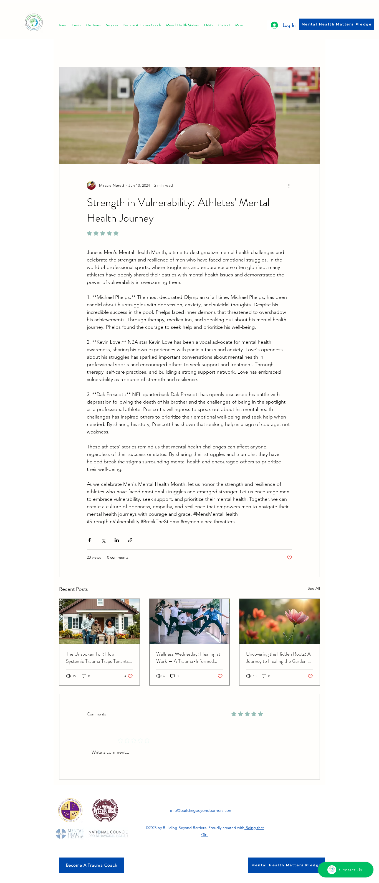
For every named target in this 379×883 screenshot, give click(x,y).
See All (314, 588)
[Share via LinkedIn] (116, 540)
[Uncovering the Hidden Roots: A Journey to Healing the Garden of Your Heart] (279, 621)
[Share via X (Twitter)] (103, 540)
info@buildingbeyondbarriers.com (201, 810)
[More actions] (288, 185)
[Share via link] (130, 540)
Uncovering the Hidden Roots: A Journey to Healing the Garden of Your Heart (279, 657)
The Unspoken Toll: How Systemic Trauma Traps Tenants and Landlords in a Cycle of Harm (99, 657)
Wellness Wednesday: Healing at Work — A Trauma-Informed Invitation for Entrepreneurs (188, 657)
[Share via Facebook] (89, 540)
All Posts (66, 50)
